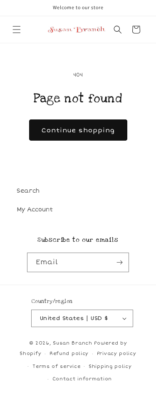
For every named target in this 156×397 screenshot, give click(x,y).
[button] (16, 29)
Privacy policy (116, 353)
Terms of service (56, 366)
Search (28, 190)
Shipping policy (110, 366)
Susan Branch (72, 343)
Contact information (82, 379)
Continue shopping (78, 130)
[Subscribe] (119, 262)
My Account (35, 209)
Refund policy (69, 353)
